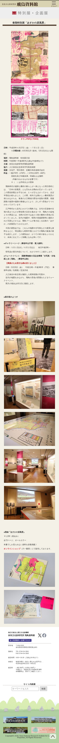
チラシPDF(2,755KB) (29, 139)
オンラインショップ (12, 549)
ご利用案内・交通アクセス (20, 640)
